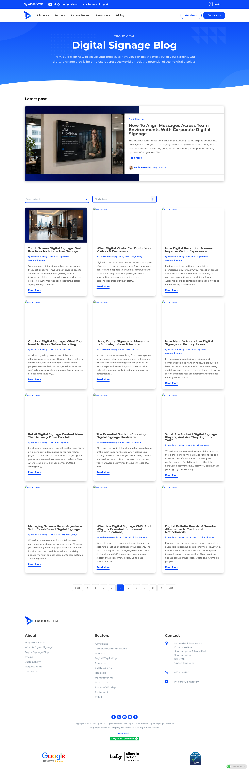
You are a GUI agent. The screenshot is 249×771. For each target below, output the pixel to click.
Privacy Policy (124, 733)
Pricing (119, 15)
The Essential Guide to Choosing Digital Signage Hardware (121, 436)
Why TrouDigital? (35, 642)
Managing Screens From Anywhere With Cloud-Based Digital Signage (55, 528)
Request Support (98, 4)
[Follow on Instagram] (124, 717)
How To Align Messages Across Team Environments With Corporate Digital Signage (169, 129)
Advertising (102, 644)
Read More (135, 157)
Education (101, 663)
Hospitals (100, 672)
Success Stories (79, 15)
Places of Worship (105, 687)
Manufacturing (104, 677)
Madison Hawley (142, 167)
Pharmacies (102, 682)
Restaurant (101, 692)
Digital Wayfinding (106, 658)
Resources (102, 15)
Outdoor (67, 349)
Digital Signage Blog (37, 652)
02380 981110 (36, 4)
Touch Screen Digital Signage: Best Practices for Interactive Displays (55, 250)
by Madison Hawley (37, 256)
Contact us (214, 15)
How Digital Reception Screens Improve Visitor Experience (189, 250)
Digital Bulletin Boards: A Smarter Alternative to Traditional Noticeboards (191, 529)
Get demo (191, 15)
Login (217, 4)
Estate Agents (103, 668)
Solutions (42, 15)
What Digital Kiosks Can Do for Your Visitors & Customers (124, 250)
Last (170, 587)
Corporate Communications (111, 648)
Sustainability (33, 662)
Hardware (136, 442)
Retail (135, 349)
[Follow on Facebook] (113, 717)
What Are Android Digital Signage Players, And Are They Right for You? (191, 437)
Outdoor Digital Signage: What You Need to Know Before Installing (55, 343)
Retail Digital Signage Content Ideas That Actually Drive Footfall (55, 436)
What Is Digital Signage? (39, 647)
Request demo (33, 666)
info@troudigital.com (65, 4)
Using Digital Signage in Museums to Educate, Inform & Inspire (123, 343)
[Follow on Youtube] (130, 717)
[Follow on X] (119, 717)
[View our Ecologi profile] (124, 757)
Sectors (58, 15)
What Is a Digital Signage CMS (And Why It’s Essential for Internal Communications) (124, 529)
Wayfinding (136, 256)
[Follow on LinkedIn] (135, 717)
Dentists (100, 653)
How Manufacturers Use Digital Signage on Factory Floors (189, 343)
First (77, 587)
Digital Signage (137, 119)
